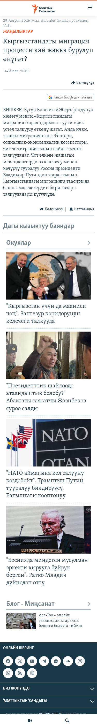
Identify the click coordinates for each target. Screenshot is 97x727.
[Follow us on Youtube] (32, 661)
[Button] (82, 82)
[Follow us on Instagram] (80, 661)
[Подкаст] (32, 673)
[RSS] (20, 673)
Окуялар (18, 243)
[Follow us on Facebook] (8, 661)
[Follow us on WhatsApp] (8, 673)
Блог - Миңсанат (30, 604)
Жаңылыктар (18, 31)
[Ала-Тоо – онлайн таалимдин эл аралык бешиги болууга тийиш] (21, 621)
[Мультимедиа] (30, 720)
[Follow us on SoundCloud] (68, 661)
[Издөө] (67, 720)
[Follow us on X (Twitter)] (20, 661)
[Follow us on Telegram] (44, 661)
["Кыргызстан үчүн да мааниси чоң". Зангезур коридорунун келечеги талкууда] (48, 276)
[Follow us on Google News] (56, 661)
